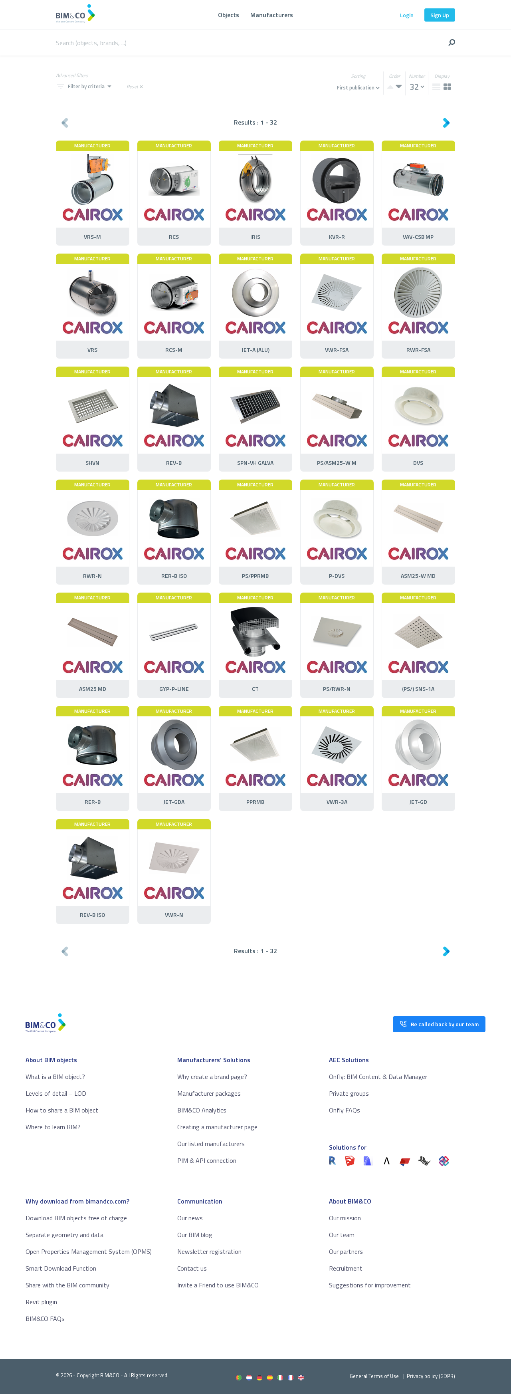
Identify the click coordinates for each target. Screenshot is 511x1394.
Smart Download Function (61, 1268)
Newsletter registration (209, 1251)
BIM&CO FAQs (45, 1318)
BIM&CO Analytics (201, 1110)
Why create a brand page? (212, 1076)
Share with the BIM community (67, 1285)
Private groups (349, 1093)
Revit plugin (41, 1302)
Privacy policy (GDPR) (431, 1376)
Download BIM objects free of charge (76, 1218)
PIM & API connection (206, 1160)
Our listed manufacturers (211, 1143)
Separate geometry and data (64, 1234)
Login (407, 15)
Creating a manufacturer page (217, 1127)
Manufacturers (271, 15)
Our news (190, 1218)
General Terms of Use (374, 1376)
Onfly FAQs (344, 1110)
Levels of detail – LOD (56, 1093)
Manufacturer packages (209, 1093)
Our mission (345, 1218)
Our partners (346, 1251)
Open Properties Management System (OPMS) (89, 1251)
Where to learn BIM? (53, 1127)
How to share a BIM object (62, 1110)
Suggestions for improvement (370, 1285)
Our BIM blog (194, 1234)
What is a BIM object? (55, 1076)
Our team (342, 1234)
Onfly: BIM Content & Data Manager (378, 1076)
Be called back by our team (445, 1024)
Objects (228, 15)
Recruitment (345, 1268)
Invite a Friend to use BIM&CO (218, 1285)
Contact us (192, 1268)
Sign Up (439, 15)
